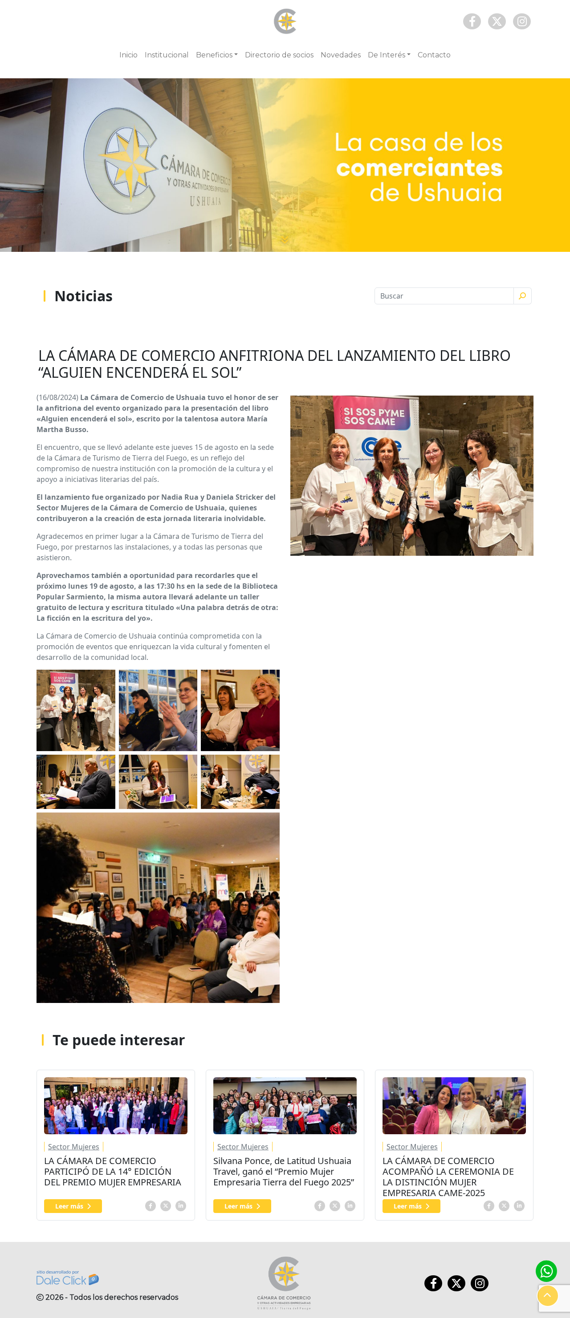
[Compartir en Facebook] (150, 1205)
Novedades (341, 55)
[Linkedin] (180, 1205)
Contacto (434, 55)
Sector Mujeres (73, 1147)
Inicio (128, 55)
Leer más (69, 1206)
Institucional (167, 55)
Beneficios (214, 55)
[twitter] (165, 1205)
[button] (548, 1296)
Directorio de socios (279, 55)
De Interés (386, 55)
